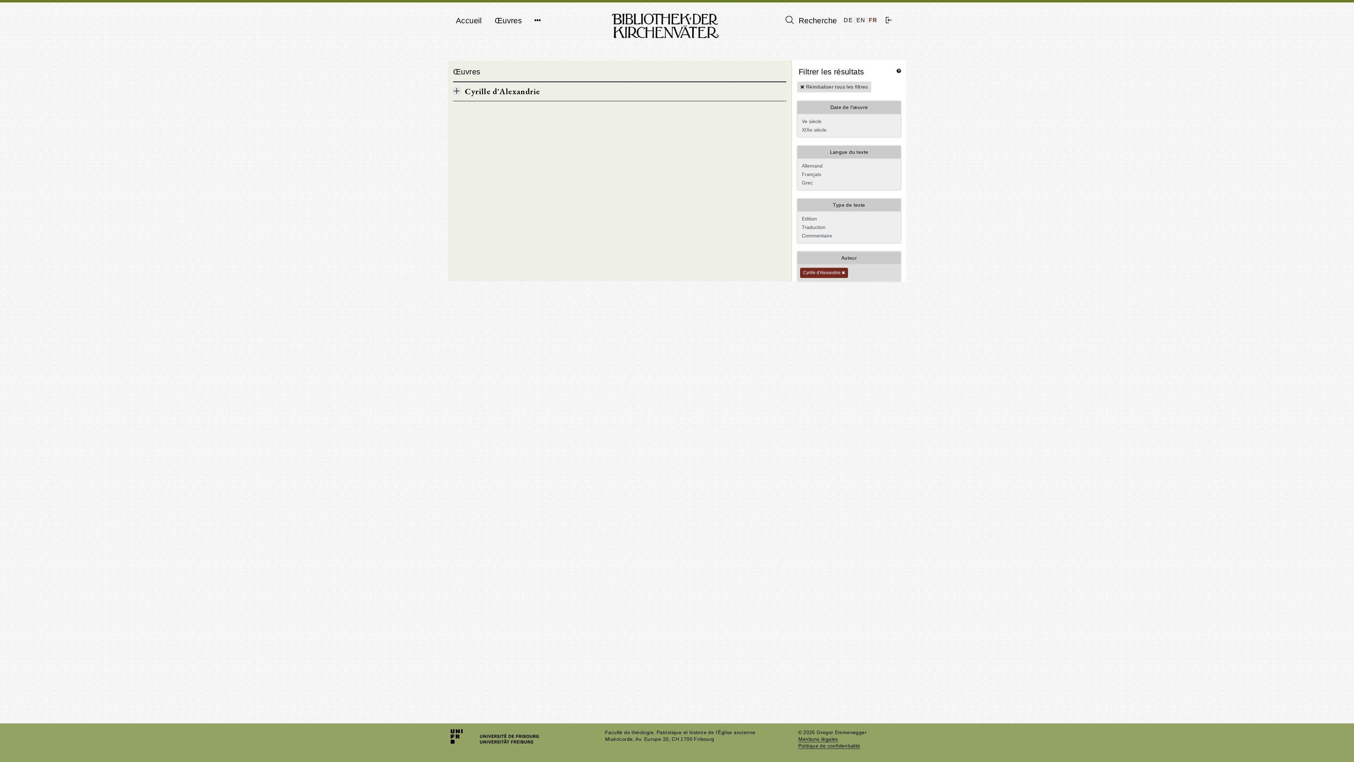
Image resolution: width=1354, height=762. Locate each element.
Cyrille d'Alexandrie (822, 272)
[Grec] (848, 183)
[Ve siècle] (848, 121)
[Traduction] (848, 227)
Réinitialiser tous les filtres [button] (836, 87)
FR (873, 20)
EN (861, 20)
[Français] (848, 174)
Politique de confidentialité (829, 746)
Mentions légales (818, 739)
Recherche (816, 20)
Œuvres (508, 20)
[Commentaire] (848, 235)
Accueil (469, 20)
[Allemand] (848, 166)
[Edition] (848, 218)
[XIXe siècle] (848, 130)
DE (848, 20)
